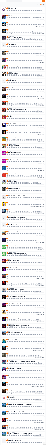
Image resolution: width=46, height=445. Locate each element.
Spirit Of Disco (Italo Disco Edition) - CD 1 (14, 159)
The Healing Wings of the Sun (13, 339)
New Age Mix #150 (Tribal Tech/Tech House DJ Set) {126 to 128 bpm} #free (20, 404)
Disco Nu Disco (42, 285)
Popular (43, 4)
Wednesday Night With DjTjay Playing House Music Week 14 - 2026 (18, 325)
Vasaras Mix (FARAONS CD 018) (13, 224)
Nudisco (40, 429)
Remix (40, 134)
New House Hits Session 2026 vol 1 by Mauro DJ (15, 440)
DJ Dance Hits (10, 15)
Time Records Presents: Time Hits (13, 145)
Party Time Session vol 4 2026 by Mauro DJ (15, 267)
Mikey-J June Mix (11, 51)
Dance (43, 98)
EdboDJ (9, 396)
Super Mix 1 (10, 138)
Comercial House (37, 206)
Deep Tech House (36, 292)
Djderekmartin (10, 43)
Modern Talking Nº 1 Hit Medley (13, 73)
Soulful (43, 278)
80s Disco (43, 62)
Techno (38, 98)
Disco (38, 62)
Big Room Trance (42, 436)
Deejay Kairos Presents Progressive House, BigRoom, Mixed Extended (19, 30)
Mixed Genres (37, 105)
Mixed (40, 98)
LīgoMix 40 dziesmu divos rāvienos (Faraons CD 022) (16, 217)
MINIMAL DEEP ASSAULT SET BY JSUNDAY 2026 (16, 289)
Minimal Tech (39, 393)
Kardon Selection (10, 187)
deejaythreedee (10, 36)
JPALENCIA (9, 367)
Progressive (42, 350)
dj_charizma (9, 216)
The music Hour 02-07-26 (12, 44)
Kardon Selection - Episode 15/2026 (14, 188)
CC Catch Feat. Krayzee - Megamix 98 (14, 66)
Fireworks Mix (10, 375)
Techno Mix (42, 393)
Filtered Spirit (10, 390)
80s (40, 62)
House (40, 40)
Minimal (40, 184)
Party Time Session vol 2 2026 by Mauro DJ (15, 318)
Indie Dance (39, 350)
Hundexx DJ (9, 403)
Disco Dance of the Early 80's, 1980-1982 (14, 123)
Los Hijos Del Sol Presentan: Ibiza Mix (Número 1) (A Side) (17, 109)
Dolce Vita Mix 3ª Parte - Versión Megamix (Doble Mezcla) (17, 253)
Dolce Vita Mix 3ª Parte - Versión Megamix (15, 246)
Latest (41, 4)
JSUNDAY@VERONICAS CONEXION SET (14, 303)
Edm (40, 242)
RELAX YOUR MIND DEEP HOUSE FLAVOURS (15, 37)
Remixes (43, 242)
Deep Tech (43, 292)
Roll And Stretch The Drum (12, 181)
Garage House (38, 422)
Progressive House (34, 33)
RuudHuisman (10, 259)
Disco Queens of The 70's (12, 8)
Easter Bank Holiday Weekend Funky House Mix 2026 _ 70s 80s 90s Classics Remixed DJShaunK (23, 210)
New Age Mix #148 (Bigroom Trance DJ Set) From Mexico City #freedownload (20, 433)
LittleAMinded (10, 180)
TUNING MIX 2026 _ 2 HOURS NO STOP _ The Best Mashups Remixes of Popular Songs (21, 361)
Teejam (9, 281)
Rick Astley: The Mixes (11, 87)
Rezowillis (9, 389)
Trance (35, 436)
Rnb (43, 314)
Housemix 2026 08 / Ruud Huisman (13, 231)
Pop (43, 220)
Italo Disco (41, 170)
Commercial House (33, 206)
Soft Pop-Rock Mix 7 (11, 397)
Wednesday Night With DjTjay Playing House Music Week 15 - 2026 (18, 282)
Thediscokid (9, 7)
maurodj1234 (10, 317)
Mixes (43, 148)
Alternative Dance (42, 386)
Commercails (42, 26)
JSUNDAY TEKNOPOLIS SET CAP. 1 (13, 354)
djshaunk (9, 209)
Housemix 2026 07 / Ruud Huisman (13, 260)
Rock (39, 26)
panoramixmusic (10, 65)
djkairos (9, 29)
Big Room (43, 33)
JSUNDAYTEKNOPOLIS (11, 288)
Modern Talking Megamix (12, 80)
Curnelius (9, 295)
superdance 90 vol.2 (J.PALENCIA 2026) (14, 368)
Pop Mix (43, 134)
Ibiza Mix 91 (10, 116)
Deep (40, 278)
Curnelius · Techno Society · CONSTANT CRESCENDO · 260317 (18, 296)
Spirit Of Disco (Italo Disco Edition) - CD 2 (14, 152)
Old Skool (37, 26)
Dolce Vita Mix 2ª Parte (12, 174)
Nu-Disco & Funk (11, 426)
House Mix (43, 40)
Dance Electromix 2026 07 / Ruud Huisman (15, 332)
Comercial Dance (42, 206)
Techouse (40, 321)
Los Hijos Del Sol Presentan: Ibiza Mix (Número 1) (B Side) (17, 102)
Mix (43, 249)
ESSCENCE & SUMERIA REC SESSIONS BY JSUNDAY (16, 195)
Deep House (37, 40)
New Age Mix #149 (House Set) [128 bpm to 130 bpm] (16, 411)
